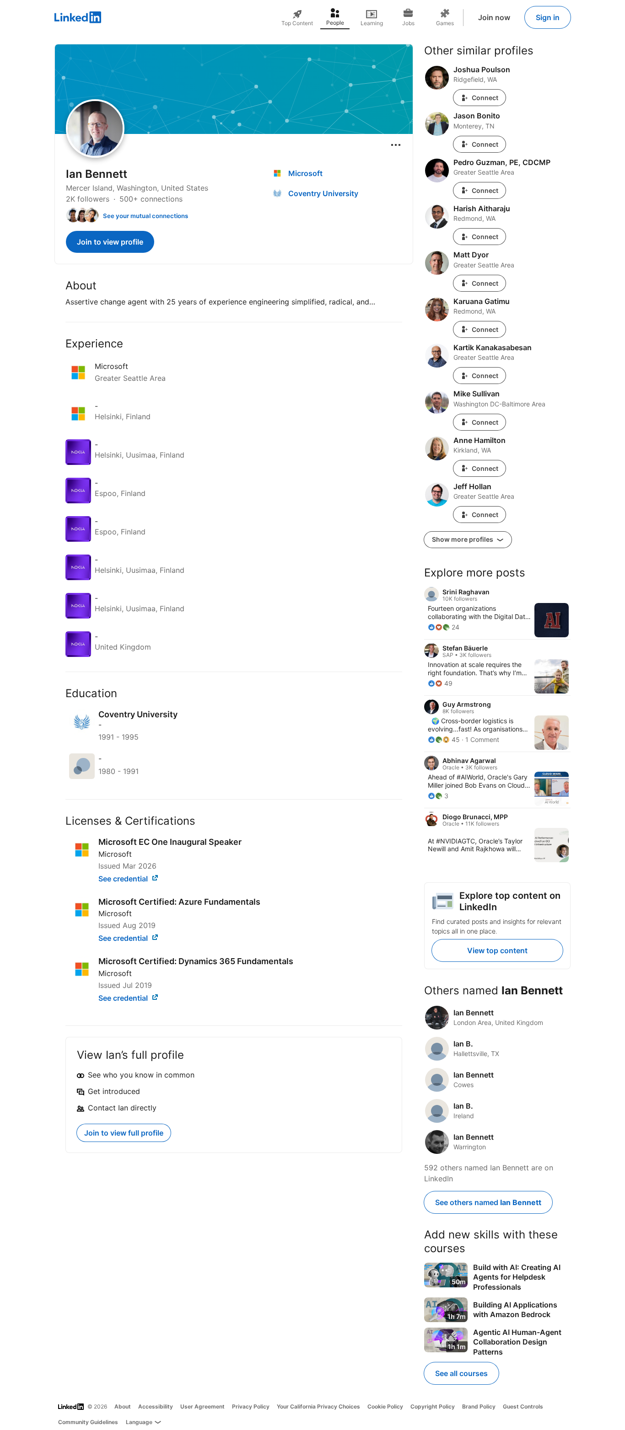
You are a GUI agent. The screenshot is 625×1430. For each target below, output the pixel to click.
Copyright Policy (432, 1406)
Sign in (548, 17)
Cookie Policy (385, 1406)
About (122, 1406)
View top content (497, 950)
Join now (494, 17)
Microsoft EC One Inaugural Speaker (170, 842)
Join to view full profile (123, 1132)
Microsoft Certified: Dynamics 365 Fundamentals (195, 961)
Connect (485, 97)
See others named (488, 1202)
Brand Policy (479, 1406)
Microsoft (115, 854)
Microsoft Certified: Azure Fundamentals (179, 902)
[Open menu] (395, 145)
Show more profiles (463, 539)
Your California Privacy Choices (318, 1406)
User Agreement (202, 1406)
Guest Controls (523, 1406)
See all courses (461, 1373)
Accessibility (155, 1406)
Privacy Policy (250, 1406)
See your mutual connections (145, 215)
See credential (124, 878)
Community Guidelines (88, 1422)
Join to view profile (110, 241)
